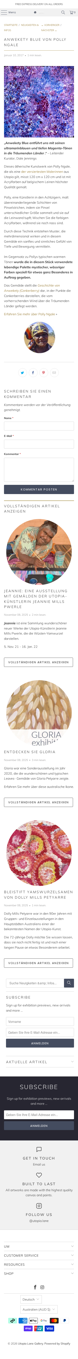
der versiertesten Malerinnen (42, 172)
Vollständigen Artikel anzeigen (38, 662)
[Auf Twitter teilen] (22, 372)
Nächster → (49, 30)
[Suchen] (63, 12)
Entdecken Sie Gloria (30, 752)
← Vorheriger (50, 24)
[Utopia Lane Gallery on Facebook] (35, 1287)
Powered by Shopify (57, 1343)
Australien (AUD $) (36, 1309)
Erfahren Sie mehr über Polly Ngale (29, 314)
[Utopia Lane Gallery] (39, 12)
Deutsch (29, 1299)
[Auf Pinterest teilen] (43, 372)
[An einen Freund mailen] (54, 372)
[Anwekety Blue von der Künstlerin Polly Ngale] (39, 101)
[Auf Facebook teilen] (33, 372)
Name (8, 418)
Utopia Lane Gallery (30, 1343)
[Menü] (2, 12)
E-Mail (9, 435)
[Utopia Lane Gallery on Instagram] (42, 1287)
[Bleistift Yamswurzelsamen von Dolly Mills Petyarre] (39, 853)
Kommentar (12, 454)
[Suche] (69, 983)
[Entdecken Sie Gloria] (39, 713)
